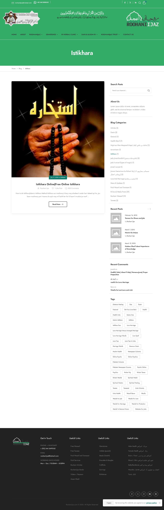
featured (115, 310)
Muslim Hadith (117, 351)
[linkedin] (136, 3)
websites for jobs (140, 409)
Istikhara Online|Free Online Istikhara (58, 184)
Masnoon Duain (134, 346)
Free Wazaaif (75, 446)
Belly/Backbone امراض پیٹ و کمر (140, 465)
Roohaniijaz (34, 34)
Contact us (128, 34)
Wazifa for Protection (138, 404)
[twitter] (130, 3)
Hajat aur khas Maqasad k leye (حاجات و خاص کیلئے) (129, 145)
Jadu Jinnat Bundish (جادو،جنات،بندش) (124, 158)
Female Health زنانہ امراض (137, 451)
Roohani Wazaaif (117, 196)
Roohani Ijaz (131, 221)
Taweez (113, 200)
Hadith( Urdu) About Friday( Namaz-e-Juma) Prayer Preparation (129, 273)
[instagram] (143, 494)
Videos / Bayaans (77, 474)
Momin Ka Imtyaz (131, 232)
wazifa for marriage (119, 404)
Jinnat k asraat (115, 167)
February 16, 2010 (131, 215)
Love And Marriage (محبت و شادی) (123, 179)
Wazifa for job (117, 399)
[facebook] (125, 3)
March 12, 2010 (130, 243)
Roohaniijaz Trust (109, 34)
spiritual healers (118, 383)
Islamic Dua (130, 315)
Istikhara (113, 154)
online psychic (117, 357)
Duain (113, 132)
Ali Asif (113, 279)
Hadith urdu (116, 315)
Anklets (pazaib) (105, 451)
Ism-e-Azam (115, 149)
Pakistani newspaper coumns (122, 367)
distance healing (118, 304)
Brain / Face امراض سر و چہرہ (139, 455)
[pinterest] (155, 494)
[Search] (139, 3)
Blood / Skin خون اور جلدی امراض (140, 460)
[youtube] (149, 494)
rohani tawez (141, 372)
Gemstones (51, 34)
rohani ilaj (127, 372)
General (113, 136)
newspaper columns (134, 351)
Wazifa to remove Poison (121, 409)
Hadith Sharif (115, 141)
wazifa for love (133, 399)
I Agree (109, 503)
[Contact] (35, 2)
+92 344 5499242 (43, 2)
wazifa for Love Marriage (120, 282)
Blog (20, 69)
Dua (131, 304)
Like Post (58, 188)
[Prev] (148, 209)
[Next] (150, 209)
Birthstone (102, 474)
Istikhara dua (117, 325)
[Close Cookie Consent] (159, 502)
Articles (113, 128)
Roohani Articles (76, 465)
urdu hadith (116, 393)
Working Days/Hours (49, 460)
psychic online (141, 367)
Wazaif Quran (131, 393)
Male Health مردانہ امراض (137, 446)
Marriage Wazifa (118, 346)
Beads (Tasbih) (104, 455)
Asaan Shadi (75, 479)
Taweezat (126, 388)
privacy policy (151, 503)
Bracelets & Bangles (106, 460)
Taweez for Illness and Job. (135, 218)
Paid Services (75, 460)
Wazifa (143, 393)
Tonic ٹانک (132, 474)
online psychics (133, 357)
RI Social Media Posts (118, 192)
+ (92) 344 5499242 (47, 448)
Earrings (102, 469)
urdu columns (139, 388)
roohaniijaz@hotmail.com (49, 456)
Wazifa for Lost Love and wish (122, 290)
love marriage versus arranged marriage (125, 331)
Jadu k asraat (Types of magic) (121, 162)
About (23, 34)
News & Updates (116, 183)
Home (14, 34)
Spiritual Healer (133, 378)
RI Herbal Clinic (68, 34)
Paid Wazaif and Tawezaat (120, 187)
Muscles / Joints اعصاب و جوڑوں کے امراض (140, 469)
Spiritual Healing (134, 383)
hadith (145, 310)
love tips (116, 341)
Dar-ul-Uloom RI (89, 34)
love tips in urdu (130, 341)
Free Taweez (75, 451)
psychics (115, 372)
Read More (56, 204)
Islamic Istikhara (117, 320)
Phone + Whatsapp (48, 445)
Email (42, 453)
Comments (73, 188)
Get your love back (130, 310)
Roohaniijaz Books (77, 469)
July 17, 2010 (54, 177)
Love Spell (136, 336)
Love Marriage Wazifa (119, 336)
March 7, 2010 (130, 230)
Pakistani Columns (118, 362)
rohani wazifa (117, 378)
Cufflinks (102, 465)
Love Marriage (131, 325)
